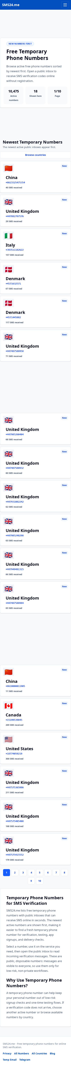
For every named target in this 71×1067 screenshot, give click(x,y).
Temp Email (10, 1059)
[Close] (65, 1049)
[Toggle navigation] (65, 4)
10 (39, 880)
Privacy (7, 1053)
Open (21, 1060)
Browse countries (35, 155)
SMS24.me (10, 4)
